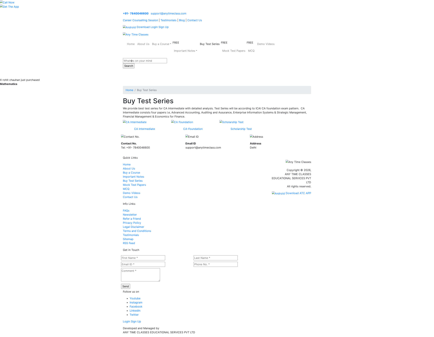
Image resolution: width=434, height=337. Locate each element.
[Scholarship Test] (231, 122)
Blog (182, 20)
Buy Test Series (210, 44)
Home (131, 44)
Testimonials (168, 20)
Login (154, 27)
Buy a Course (131, 172)
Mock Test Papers (233, 50)
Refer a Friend (132, 218)
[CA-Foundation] (182, 122)
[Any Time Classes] (135, 34)
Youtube (135, 298)
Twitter (134, 314)
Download (143, 27)
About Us (143, 44)
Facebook (136, 306)
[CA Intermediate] (134, 122)
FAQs (126, 210)
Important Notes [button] (184, 50)
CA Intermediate (144, 129)
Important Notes (133, 176)
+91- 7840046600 (136, 13)
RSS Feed (129, 243)
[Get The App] (9, 6)
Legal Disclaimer (133, 227)
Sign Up (164, 27)
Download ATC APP (298, 193)
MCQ (251, 50)
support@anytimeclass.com (168, 13)
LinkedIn (135, 310)
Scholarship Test (241, 129)
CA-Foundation (193, 129)
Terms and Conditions (137, 231)
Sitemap (128, 239)
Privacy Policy (132, 222)
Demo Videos (265, 44)
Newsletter (130, 214)
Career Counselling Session (140, 20)
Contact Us (194, 20)
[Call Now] (7, 2)
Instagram (136, 302)
